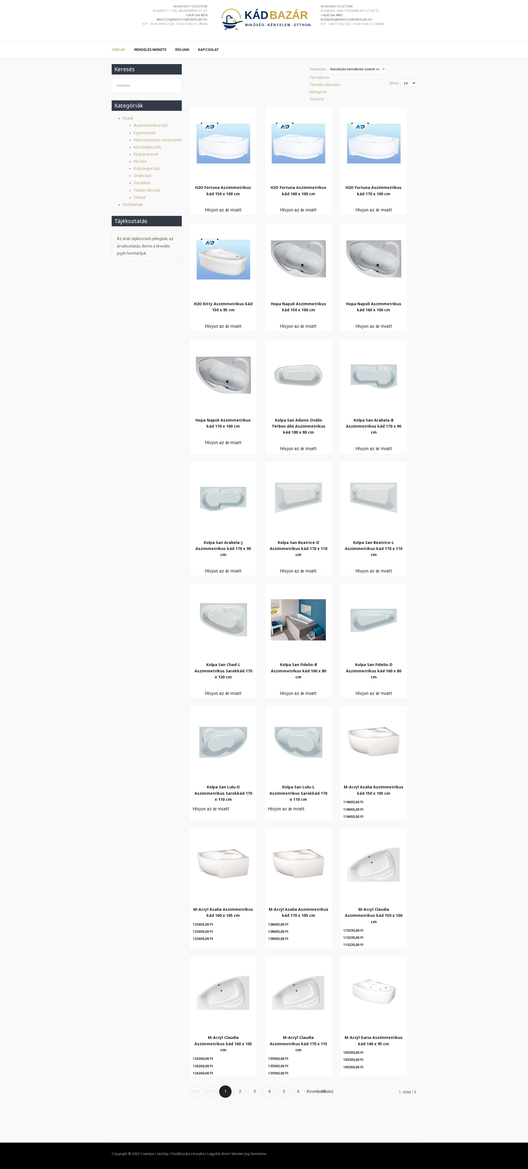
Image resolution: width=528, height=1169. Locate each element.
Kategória (318, 92)
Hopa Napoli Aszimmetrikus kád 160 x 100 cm (373, 306)
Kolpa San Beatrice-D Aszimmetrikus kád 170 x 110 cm (298, 548)
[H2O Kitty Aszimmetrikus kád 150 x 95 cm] (223, 257)
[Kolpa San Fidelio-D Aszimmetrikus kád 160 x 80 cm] (373, 618)
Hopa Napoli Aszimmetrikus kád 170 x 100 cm (223, 423)
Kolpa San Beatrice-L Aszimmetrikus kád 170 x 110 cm (373, 548)
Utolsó (327, 1091)
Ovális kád (142, 176)
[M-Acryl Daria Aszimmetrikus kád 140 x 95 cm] (373, 991)
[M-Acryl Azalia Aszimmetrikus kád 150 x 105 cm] (373, 741)
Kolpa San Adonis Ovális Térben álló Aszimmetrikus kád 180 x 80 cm (298, 426)
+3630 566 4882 (331, 15)
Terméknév (319, 77)
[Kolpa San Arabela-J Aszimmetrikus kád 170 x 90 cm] (223, 496)
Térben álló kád (147, 190)
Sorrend (317, 99)
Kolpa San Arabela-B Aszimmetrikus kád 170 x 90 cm (373, 426)
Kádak (128, 118)
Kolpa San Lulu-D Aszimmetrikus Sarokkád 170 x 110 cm (223, 793)
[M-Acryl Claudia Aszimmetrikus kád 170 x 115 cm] (298, 991)
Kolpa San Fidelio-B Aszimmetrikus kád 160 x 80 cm (298, 671)
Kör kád (140, 161)
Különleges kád (147, 168)
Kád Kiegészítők (147, 147)
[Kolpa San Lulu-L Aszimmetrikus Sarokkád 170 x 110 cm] (298, 741)
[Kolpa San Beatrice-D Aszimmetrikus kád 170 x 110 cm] (298, 496)
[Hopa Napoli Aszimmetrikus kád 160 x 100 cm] (373, 257)
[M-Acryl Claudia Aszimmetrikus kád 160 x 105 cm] (223, 991)
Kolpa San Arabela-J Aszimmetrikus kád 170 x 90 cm (223, 548)
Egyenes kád (145, 133)
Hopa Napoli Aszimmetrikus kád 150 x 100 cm (298, 306)
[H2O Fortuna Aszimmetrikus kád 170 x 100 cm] (373, 141)
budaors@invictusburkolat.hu (346, 19)
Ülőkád (139, 197)
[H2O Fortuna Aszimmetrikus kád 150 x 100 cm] (223, 141)
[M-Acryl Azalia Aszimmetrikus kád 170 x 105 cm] (298, 863)
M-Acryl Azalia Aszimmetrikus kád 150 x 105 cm (373, 790)
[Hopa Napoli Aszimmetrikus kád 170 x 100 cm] (223, 374)
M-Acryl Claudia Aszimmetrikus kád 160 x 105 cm (223, 1043)
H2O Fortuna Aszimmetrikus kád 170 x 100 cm (374, 190)
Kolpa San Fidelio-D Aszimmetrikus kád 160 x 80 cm (373, 671)
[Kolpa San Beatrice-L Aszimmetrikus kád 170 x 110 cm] (373, 496)
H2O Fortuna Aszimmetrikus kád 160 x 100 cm (298, 190)
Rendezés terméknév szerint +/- (355, 69)
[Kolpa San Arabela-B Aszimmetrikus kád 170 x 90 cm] (373, 374)
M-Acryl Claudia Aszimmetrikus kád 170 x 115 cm (298, 1043)
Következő (313, 1091)
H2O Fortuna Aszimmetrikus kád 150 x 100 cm (223, 190)
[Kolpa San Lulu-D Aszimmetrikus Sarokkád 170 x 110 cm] (223, 741)
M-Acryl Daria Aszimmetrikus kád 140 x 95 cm (374, 1040)
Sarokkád (142, 183)
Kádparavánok (146, 154)
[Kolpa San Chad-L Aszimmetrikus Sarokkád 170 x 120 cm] (223, 618)
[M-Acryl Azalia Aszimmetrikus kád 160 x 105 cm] (223, 863)
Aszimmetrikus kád (150, 125)
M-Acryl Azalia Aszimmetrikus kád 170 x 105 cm (298, 912)
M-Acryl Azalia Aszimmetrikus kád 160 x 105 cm (223, 912)
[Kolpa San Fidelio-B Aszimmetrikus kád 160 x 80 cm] (298, 618)
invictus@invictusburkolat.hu (181, 19)
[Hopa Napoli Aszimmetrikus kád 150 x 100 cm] (298, 257)
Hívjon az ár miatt (223, 210)
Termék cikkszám (325, 84)
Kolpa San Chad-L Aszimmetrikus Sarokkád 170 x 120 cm (223, 671)
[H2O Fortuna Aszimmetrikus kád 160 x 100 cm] (298, 141)
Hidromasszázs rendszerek (158, 140)
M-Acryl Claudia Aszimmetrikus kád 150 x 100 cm (373, 915)
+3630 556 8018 (196, 15)
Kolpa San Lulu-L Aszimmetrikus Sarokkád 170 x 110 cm (298, 793)
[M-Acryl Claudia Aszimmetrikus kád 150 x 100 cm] (373, 863)
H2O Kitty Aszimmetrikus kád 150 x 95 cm (223, 306)
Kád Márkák (133, 204)
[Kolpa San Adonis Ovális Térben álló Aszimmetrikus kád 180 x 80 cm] (298, 374)
